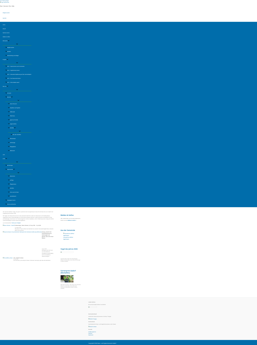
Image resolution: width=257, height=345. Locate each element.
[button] (8, 41)
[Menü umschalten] (17, 44)
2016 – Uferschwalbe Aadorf (13, 82)
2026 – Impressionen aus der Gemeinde (15, 66)
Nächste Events (6, 32)
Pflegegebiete (13, 146)
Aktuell (4, 28)
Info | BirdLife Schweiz (18, 258)
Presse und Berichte (11, 204)
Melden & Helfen (6, 36)
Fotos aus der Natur (14, 192)
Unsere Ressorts (13, 103)
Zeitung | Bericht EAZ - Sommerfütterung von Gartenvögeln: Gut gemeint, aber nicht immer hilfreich (47, 235)
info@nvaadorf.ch (92, 331)
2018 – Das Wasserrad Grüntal (13, 78)
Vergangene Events (11, 200)
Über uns (4, 86)
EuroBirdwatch (13, 196)
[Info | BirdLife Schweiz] (8, 259)
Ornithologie (12, 142)
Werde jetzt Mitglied (16, 223)
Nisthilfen (12, 128)
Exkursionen (12, 176)
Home (4, 24)
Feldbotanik (12, 111)
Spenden (4, 18)
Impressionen (10, 169)
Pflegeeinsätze (13, 184)
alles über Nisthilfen (16, 134)
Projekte (4, 59)
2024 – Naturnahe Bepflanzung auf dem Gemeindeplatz (19, 74)
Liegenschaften (13, 124)
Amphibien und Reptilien (15, 107)
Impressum (90, 335)
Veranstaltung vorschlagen (13, 55)
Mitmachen (5, 40)
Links (4, 154)
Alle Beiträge (10, 165)
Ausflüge (12, 180)
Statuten (90, 333)
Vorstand (9, 93)
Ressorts (9, 97)
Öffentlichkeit (13, 138)
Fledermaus (12, 115)
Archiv (4, 158)
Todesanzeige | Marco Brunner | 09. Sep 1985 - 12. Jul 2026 (28, 225)
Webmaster (12, 150)
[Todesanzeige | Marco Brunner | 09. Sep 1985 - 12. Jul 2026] (9, 228)
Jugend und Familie (14, 119)
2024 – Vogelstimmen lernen (13, 70)
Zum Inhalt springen (4, 0)
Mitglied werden (6, 12)
